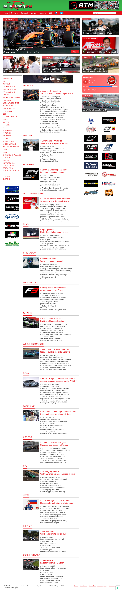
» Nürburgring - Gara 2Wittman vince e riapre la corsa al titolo (57, 472)
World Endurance (33, 344)
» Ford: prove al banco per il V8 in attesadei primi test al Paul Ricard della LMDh (55, 360)
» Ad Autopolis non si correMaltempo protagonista (50, 581)
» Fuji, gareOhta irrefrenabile (46, 571)
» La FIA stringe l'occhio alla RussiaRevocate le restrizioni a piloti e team (56, 501)
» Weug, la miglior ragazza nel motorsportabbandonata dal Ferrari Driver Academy (56, 269)
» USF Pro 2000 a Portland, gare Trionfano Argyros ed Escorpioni (52, 457)
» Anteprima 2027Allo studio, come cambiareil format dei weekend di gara (51, 339)
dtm (25, 466)
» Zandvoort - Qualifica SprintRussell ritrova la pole (51, 102)
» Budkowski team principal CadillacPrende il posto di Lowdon (53, 131)
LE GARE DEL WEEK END (95, 110)
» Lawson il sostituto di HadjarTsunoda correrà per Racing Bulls (52, 118)
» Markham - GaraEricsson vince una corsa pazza (52, 147)
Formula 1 (28, 85)
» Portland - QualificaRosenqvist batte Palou (49, 160)
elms (25, 224)
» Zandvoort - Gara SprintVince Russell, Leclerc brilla (50, 98)
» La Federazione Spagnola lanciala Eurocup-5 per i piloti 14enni (53, 515)
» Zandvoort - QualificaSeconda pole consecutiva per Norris (56, 92)
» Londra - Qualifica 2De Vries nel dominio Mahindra (51, 424)
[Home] (17, 5)
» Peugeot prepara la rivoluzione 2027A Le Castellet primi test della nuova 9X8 (55, 364)
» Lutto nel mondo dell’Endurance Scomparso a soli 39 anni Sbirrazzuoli (57, 200)
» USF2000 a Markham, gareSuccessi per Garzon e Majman (54, 443)
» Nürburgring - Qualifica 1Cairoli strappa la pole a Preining (52, 491)
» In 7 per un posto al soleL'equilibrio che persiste (50, 185)
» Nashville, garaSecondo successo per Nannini (52, 538)
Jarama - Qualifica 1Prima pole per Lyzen (52, 70)
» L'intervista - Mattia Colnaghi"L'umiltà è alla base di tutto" (51, 294)
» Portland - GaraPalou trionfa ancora (48, 156)
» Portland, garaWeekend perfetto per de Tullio (53, 532)
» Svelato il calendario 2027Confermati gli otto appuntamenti (52, 486)
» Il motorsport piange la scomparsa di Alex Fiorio (49, 385)
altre (26, 495)
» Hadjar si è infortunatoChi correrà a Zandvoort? (49, 123)
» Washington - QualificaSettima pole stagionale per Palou (55, 142)
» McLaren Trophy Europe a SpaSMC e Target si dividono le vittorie (53, 210)
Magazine (42, 13)
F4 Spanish (7, 57)
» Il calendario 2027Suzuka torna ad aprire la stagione (53, 567)
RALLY (26, 373)
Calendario (88, 95)
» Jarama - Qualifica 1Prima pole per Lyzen (48, 181)
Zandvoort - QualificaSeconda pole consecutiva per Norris (22, 50)
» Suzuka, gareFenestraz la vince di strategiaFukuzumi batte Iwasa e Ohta (51, 576)
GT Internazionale (90, 38)
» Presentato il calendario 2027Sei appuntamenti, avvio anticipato (53, 249)
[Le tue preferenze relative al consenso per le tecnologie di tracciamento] (118, 588)
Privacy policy (102, 586)
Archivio (33, 13)
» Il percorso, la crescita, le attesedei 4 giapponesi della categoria (53, 298)
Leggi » (75, 51)
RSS (50, 13)
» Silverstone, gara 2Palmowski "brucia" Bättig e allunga (53, 274)
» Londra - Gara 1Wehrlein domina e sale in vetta (52, 428)
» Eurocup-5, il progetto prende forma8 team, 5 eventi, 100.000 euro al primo (55, 507)
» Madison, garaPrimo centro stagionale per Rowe (53, 550)
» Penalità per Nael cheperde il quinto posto (49, 303)
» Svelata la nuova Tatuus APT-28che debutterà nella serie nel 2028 (53, 462)
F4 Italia (27, 313)
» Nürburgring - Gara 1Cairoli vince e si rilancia (49, 482)
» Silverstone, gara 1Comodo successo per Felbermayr (53, 278)
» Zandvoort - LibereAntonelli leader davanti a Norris (52, 106)
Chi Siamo (83, 586)
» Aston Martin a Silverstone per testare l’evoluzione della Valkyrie (55, 350)
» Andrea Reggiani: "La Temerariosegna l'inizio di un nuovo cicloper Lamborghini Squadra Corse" (53, 215)
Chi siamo (14, 13)
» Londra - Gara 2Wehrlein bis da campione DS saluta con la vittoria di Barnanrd (53, 419)
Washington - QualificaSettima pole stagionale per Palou (97, 32)
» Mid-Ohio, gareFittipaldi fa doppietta (48, 542)
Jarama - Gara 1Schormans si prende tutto (15, 70)
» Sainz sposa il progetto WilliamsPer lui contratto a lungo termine (53, 114)
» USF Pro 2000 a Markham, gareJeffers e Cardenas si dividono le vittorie (55, 449)
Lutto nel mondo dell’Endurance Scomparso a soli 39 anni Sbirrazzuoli (99, 51)
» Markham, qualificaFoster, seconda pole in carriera (52, 152)
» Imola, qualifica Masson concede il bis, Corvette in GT (54, 245)
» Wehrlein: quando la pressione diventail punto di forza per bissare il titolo (58, 412)
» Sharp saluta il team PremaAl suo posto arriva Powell (53, 288)
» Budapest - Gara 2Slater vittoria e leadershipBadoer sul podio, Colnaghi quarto (53, 308)
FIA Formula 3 (30, 282)
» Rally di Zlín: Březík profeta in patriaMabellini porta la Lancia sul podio (54, 389)
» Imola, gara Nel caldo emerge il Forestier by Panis (54, 240)
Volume (85, 86)
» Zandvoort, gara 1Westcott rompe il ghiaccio (52, 259)
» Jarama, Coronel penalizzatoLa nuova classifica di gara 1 (53, 171)
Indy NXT (27, 526)
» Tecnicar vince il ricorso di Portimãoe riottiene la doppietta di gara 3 (54, 189)
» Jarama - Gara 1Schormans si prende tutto (50, 176)
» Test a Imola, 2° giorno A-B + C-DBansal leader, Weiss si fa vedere (53, 325)
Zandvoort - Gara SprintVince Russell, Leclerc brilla (95, 70)
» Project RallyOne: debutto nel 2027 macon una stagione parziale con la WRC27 (58, 379)
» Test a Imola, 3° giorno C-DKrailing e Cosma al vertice (53, 319)
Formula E (29, 406)
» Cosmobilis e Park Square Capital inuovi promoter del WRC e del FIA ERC (55, 393)
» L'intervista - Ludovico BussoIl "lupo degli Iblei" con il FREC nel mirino (55, 333)
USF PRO (27, 437)
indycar (86, 19)
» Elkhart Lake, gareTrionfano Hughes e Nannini (50, 546)
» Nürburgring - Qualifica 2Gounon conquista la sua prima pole (54, 478)
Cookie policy (113, 586)
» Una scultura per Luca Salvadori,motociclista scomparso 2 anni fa (53, 511)
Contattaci (24, 13)
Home (6, 13)
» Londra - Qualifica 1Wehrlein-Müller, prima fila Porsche (53, 433)
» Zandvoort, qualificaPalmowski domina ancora (50, 265)
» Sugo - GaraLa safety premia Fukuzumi (52, 561)
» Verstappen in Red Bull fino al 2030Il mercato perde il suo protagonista (54, 110)
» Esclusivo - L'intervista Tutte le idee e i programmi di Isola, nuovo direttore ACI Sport (53, 521)
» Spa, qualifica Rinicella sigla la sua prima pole (54, 230)
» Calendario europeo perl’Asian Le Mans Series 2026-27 (52, 236)
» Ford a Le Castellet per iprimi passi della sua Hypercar (51, 356)
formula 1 (10, 20)
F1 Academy (29, 253)
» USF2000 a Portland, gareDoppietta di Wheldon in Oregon (52, 453)
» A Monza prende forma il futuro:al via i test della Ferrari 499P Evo (53, 368)
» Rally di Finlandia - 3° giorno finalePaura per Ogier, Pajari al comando (54, 402)
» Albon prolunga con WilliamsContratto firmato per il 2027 (51, 127)
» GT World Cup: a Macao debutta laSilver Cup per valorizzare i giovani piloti (55, 220)
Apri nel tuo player (89, 90)
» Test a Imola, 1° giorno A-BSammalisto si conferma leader (52, 329)
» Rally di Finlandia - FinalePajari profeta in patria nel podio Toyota (55, 398)
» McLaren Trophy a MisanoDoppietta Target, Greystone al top (53, 205)
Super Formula (31, 555)
